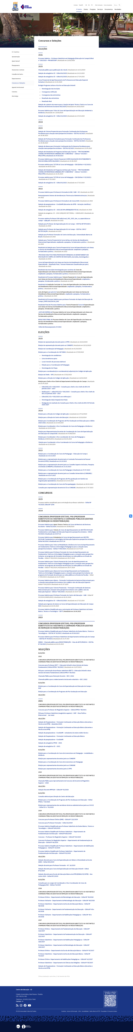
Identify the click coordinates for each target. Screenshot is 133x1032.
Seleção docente (43, 865)
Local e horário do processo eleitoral (54, 362)
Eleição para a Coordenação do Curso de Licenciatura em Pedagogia (60, 753)
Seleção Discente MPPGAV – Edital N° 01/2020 (53, 790)
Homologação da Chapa (49, 368)
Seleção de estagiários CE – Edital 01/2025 (52, 77)
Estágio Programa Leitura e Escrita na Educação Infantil (56, 85)
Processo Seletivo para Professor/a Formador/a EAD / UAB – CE (59, 192)
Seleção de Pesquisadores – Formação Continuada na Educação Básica (61, 727)
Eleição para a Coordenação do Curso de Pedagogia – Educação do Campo (62, 454)
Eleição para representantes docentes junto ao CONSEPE (56, 758)
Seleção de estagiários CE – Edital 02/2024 (52, 600)
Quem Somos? (16, 61)
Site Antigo (15, 96)
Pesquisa (93, 9)
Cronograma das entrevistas (51, 95)
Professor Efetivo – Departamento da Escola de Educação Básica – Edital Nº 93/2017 (66, 950)
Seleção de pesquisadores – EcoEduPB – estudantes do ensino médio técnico (63, 733)
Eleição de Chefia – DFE (45, 375)
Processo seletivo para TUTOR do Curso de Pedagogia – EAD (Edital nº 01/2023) (64, 177)
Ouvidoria (63, 1011)
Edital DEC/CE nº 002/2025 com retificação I (56, 397)
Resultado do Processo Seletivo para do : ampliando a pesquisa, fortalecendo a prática (65, 279)
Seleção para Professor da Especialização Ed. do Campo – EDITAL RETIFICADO (64, 224)
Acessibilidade (85, 1011)
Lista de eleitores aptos (49, 358)
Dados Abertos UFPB (94, 1011)
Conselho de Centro (17, 74)
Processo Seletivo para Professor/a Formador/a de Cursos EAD (58, 201)
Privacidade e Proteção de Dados (109, 1011)
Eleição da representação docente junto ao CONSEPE (55, 345)
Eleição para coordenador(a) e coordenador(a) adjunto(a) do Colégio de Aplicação (65, 371)
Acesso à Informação (72, 1011)
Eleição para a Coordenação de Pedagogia (55, 365)
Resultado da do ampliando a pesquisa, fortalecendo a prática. (66, 286)
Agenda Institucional (18, 87)
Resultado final (47, 101)
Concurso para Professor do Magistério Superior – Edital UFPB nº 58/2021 (62, 710)
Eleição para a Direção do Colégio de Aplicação (53, 378)
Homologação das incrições (51, 89)
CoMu (79, 1011)
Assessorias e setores (18, 70)
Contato (76, 5)
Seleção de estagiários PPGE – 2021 (50, 743)
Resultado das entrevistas (50, 98)
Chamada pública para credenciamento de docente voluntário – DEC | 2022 (62, 679)
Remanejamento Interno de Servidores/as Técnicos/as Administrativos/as (62, 195)
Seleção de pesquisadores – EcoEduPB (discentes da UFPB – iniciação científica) (64, 204)
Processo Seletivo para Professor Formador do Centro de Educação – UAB (62, 595)
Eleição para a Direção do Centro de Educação (53, 417)
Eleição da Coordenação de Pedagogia (50, 349)
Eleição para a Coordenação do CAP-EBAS (52, 352)
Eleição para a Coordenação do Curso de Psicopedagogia (57, 484)
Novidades (118, 9)
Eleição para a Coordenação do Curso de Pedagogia (55, 470)
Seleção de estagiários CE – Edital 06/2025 (52, 73)
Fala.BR (81, 5)
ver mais (51, 715)
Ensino (86, 9)
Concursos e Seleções (18, 83)
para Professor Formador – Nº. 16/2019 (62, 865)
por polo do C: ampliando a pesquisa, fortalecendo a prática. (64, 294)
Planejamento (16, 65)
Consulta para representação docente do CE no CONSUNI (56, 488)
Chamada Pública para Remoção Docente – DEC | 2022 (56, 676)
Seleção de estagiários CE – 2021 (49, 746)
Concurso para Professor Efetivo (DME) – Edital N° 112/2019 (58, 819)
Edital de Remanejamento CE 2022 (49, 327)
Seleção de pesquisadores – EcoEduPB (50, 739)
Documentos (109, 9)
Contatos (14, 92)
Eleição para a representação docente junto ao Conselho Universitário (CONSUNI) (64, 473)
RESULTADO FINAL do (65, 321)
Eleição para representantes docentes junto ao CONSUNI (56, 765)
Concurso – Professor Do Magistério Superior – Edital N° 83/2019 (59, 837)
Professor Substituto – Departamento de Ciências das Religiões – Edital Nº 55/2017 (65, 963)
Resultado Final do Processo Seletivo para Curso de (66, 307)
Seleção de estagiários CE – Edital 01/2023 (52, 183)
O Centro (79, 9)
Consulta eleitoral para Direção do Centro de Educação (56, 796)
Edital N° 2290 (49, 505)
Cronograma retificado (49, 92)
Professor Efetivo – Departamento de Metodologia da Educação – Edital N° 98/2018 (65, 897)
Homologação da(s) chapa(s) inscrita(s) (54, 400)
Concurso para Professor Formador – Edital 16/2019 (55, 823)
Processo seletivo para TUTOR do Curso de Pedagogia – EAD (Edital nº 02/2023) (64, 164)
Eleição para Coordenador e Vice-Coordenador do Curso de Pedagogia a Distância (65, 426)
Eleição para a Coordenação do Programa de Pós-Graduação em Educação (62, 691)
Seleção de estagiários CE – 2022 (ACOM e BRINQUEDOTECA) (58, 210)
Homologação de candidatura (51, 355)
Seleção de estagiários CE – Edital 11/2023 (52, 116)
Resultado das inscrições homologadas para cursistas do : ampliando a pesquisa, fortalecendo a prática (65, 272)
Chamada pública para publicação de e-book (52, 70)
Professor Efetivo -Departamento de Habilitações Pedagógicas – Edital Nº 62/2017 (65, 959)
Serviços (100, 9)
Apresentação (16, 56)
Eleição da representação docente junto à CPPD (53, 342)
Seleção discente (43, 869)
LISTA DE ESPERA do (65, 314)
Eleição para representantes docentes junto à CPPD (55, 769)
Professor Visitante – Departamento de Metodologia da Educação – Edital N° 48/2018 (66, 900)
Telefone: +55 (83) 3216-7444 (26, 999)
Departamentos (16, 78)
